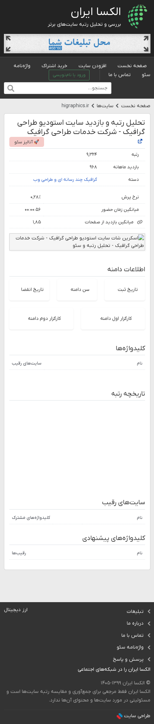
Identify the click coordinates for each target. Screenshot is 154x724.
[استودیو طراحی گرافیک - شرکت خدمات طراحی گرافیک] (140, 142)
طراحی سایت (137, 716)
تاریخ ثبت (128, 290)
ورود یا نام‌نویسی (69, 75)
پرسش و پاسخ (128, 659)
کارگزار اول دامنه (116, 319)
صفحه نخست (132, 66)
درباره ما (135, 623)
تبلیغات (135, 611)
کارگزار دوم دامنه (44, 319)
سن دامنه (80, 290)
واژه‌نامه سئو (130, 647)
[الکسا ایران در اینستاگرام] (72, 670)
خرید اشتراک (54, 66)
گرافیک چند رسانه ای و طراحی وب (65, 180)
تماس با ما (120, 74)
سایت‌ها (105, 106)
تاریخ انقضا (32, 290)
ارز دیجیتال (16, 609)
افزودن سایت (92, 66)
